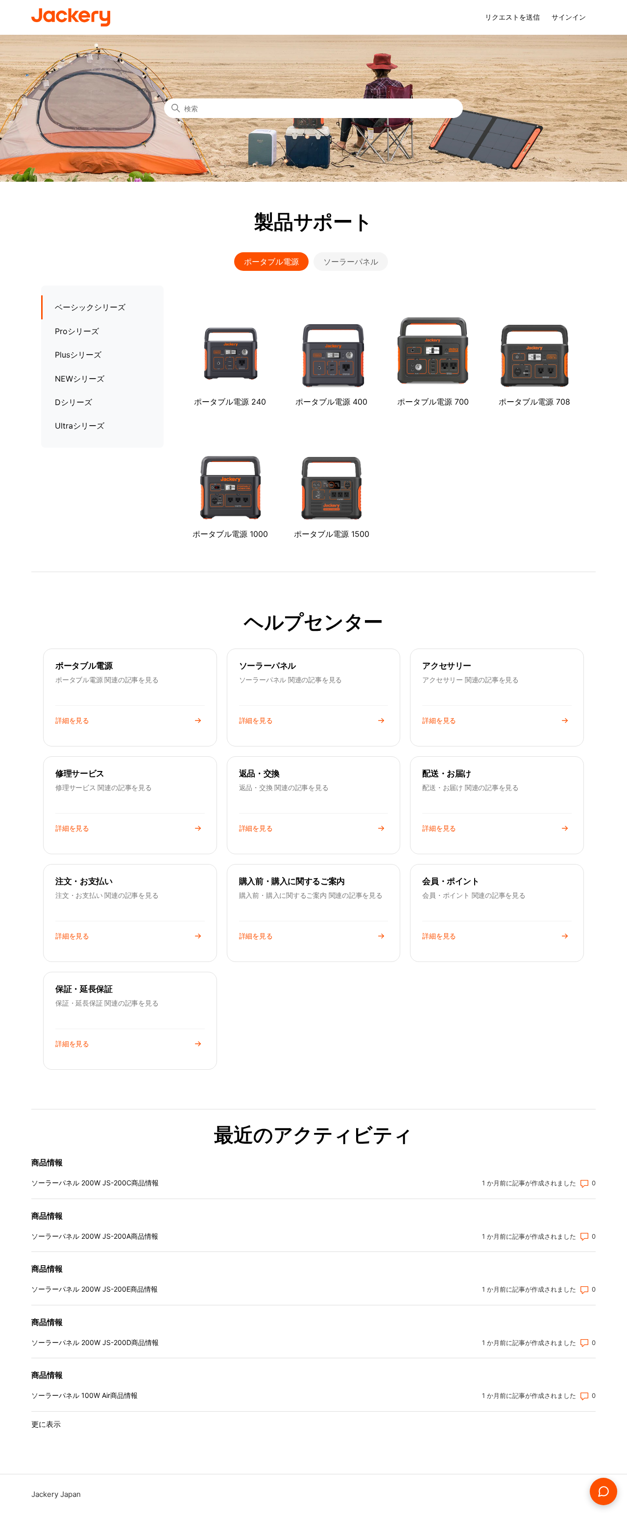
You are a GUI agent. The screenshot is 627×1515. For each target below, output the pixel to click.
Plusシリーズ (78, 355)
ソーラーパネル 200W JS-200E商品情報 (94, 1289)
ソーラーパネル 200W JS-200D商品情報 (95, 1342)
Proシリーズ (77, 331)
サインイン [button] (569, 17)
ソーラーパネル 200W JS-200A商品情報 (94, 1236)
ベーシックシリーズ (90, 307)
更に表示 (46, 1424)
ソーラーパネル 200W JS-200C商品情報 (95, 1182)
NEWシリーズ (79, 379)
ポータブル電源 (271, 261)
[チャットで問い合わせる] (603, 1491)
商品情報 (47, 1162)
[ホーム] (70, 17)
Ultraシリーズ (79, 426)
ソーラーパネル (350, 261)
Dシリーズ (73, 402)
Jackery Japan (56, 1494)
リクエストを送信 (512, 17)
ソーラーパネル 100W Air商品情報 (84, 1395)
